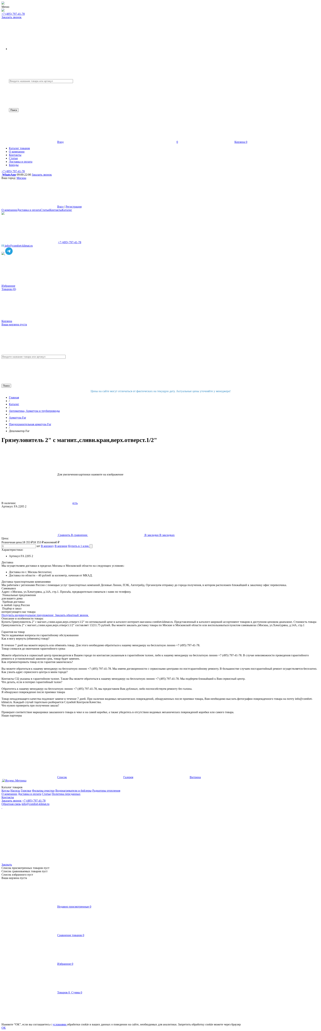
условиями (60, 1024)
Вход (60, 141)
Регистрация (74, 206)
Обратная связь (11, 804)
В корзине (61, 546)
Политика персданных (66, 794)
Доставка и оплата (28, 210)
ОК (3, 1027)
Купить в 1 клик (79, 546)
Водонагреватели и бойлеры (73, 790)
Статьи (44, 210)
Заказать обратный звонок (72, 615)
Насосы (15, 790)
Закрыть (6, 864)
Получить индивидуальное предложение (27, 615)
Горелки (26, 790)
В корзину (47, 546)
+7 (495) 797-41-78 (13, 13)
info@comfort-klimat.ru (35, 804)
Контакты (55, 210)
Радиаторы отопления (106, 790)
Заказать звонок (11, 17)
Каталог (67, 210)
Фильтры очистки (43, 790)
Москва (21, 178)
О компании (9, 210)
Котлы (5, 790)
